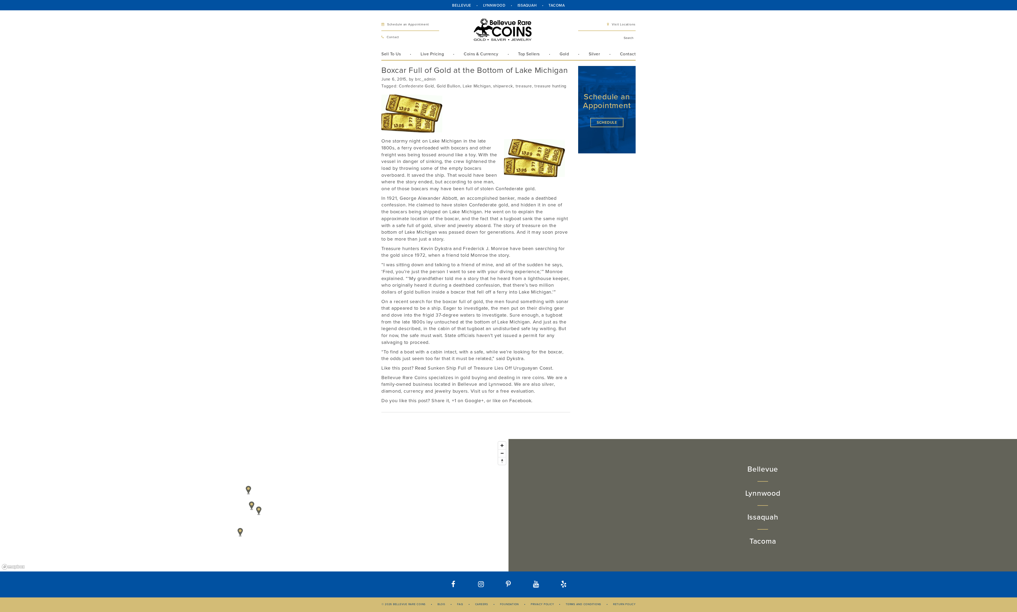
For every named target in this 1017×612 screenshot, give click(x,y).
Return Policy (624, 604)
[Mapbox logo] (13, 567)
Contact (393, 37)
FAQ (460, 604)
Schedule (607, 122)
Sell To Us (391, 54)
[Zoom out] (502, 453)
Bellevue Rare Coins (404, 377)
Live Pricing (432, 54)
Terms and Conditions (583, 604)
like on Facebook (512, 400)
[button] (564, 584)
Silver (594, 54)
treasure (524, 86)
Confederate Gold (416, 86)
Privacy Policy (542, 604)
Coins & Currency (481, 54)
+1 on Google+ (468, 400)
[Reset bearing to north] (502, 461)
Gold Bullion (448, 86)
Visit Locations (624, 24)
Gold (564, 54)
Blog (441, 604)
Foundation (509, 604)
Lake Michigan (477, 86)
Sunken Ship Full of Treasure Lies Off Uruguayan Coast (490, 368)
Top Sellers (529, 54)
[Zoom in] (502, 445)
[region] (254, 505)
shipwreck (503, 86)
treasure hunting (550, 86)
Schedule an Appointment (408, 24)
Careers (481, 604)
